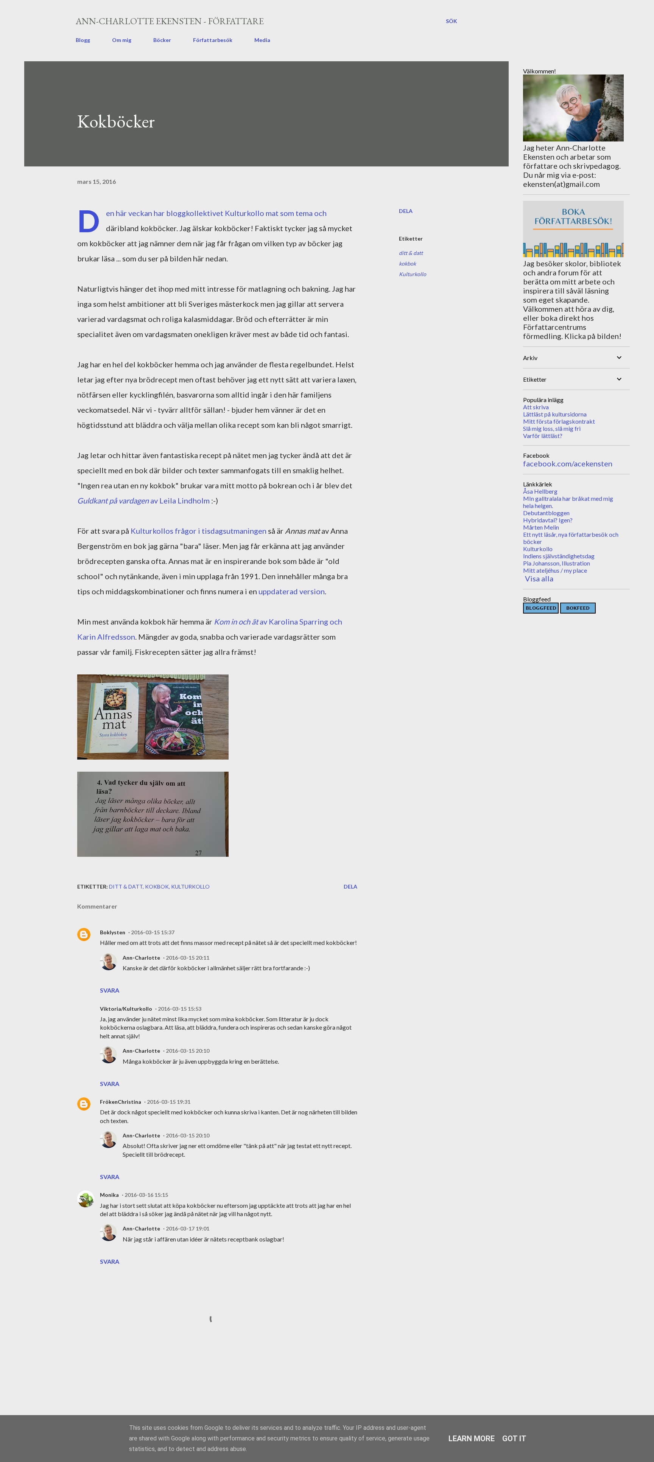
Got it (514, 1438)
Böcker (162, 40)
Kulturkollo (244, 213)
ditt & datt (411, 253)
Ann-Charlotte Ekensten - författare (170, 21)
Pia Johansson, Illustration (556, 563)
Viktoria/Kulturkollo (126, 1008)
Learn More (471, 1438)
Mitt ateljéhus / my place (555, 570)
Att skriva (536, 406)
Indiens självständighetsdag (559, 555)
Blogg (83, 40)
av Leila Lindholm (143, 500)
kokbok (407, 263)
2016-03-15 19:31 (168, 1101)
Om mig (121, 40)
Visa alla (539, 578)
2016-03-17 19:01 (187, 1228)
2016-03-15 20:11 (187, 957)
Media (262, 40)
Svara (109, 990)
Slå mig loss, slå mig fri (552, 428)
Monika (109, 1195)
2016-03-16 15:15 (146, 1195)
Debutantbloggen (546, 512)
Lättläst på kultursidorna (555, 414)
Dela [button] (406, 211)
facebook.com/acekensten (567, 463)
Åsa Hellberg (540, 491)
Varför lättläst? (542, 435)
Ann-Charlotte (141, 957)
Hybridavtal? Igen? (548, 520)
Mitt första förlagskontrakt (559, 421)
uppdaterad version (291, 591)
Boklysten (112, 932)
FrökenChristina (120, 1101)
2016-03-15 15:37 (152, 932)
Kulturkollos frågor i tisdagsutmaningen (198, 530)
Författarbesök (212, 40)
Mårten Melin (541, 527)
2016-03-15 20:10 (187, 1050)
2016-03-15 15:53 (179, 1008)
